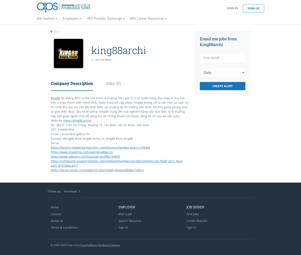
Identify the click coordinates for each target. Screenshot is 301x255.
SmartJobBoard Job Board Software (100, 245)
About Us (57, 221)
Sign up (253, 8)
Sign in (232, 8)
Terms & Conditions (64, 227)
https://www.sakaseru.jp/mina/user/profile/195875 (85, 156)
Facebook (70, 191)
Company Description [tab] (72, 83)
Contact (56, 214)
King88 (55, 98)
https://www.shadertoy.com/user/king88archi (82, 152)
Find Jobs (193, 214)
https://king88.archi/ (77, 120)
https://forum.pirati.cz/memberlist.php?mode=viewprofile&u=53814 (97, 170)
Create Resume (197, 221)
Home (55, 207)
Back (56, 31)
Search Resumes (130, 221)
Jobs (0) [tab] (113, 83)
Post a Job (125, 214)
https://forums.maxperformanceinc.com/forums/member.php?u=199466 (100, 147)
